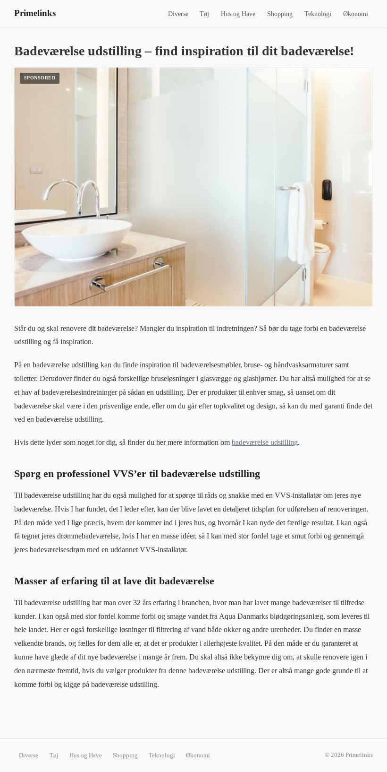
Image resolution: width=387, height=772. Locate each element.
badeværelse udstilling (265, 442)
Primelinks (35, 13)
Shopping (280, 13)
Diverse (178, 13)
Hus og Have (238, 13)
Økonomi (355, 13)
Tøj (204, 13)
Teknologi (317, 13)
